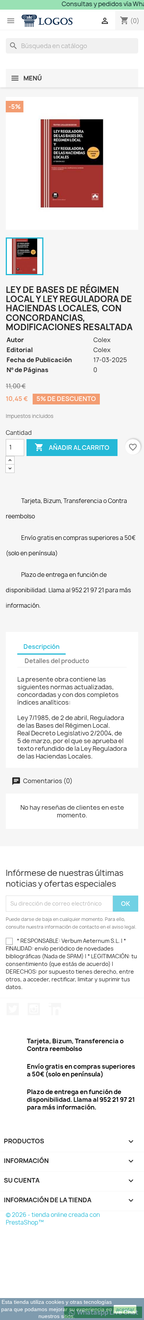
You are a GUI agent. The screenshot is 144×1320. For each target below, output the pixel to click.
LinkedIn (55, 1009)
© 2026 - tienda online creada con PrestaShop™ (53, 1218)
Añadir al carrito (72, 447)
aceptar (125, 1309)
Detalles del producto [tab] (57, 661)
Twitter (13, 1009)
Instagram (34, 1009)
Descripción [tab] (41, 646)
